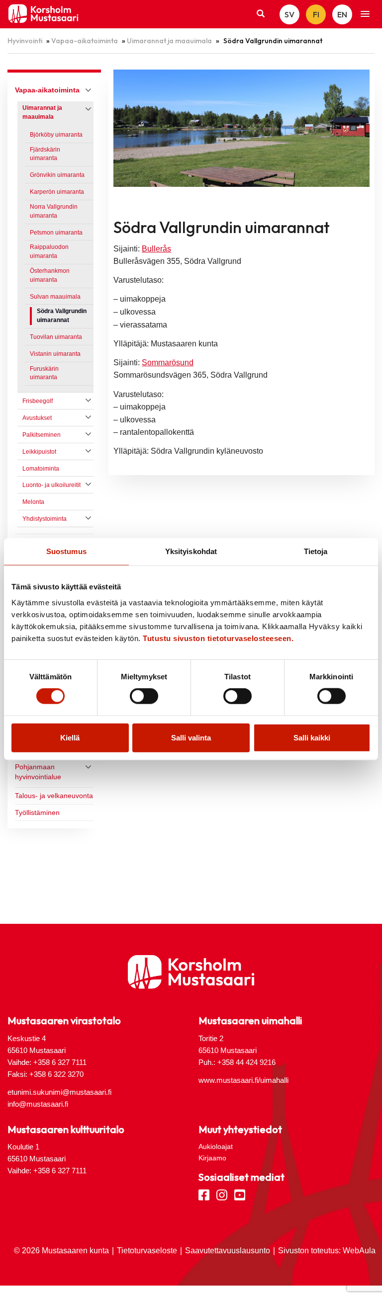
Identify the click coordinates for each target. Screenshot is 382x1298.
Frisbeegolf (37, 401)
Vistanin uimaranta (55, 353)
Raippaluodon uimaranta (49, 251)
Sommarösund (167, 362)
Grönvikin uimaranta (57, 174)
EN (342, 14)
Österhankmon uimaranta (50, 275)
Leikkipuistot (39, 451)
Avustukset (37, 417)
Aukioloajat (215, 1146)
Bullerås (156, 248)
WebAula (359, 1250)
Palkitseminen (41, 434)
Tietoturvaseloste (147, 1250)
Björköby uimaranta (56, 134)
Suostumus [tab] (66, 551)
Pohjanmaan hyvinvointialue (38, 772)
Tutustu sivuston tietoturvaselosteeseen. (218, 638)
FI (316, 14)
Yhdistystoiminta (44, 518)
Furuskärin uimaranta (44, 373)
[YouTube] (239, 1194)
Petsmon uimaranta (56, 232)
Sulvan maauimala (55, 296)
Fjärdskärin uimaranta (45, 154)
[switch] (144, 696)
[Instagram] (221, 1194)
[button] (365, 14)
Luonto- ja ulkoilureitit (51, 485)
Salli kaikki (311, 737)
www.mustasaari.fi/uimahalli (243, 1080)
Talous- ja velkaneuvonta (54, 796)
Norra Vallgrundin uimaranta (54, 211)
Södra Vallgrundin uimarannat (62, 316)
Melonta (33, 501)
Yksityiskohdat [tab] (191, 551)
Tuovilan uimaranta (56, 336)
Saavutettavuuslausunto (227, 1250)
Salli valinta (191, 737)
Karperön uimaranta (57, 191)
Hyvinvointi (24, 40)
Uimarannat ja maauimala (169, 40)
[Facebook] (203, 1194)
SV (289, 14)
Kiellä (70, 737)
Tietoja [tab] (316, 551)
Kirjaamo (212, 1158)
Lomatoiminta (40, 468)
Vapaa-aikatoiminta (84, 40)
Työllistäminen (37, 812)
